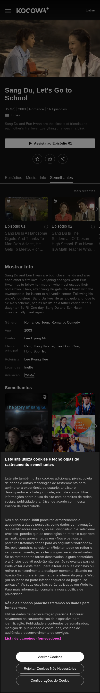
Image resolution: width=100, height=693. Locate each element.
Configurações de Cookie (50, 680)
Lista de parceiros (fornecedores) (33, 638)
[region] (50, 572)
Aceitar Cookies (50, 657)
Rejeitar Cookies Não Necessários (50, 668)
